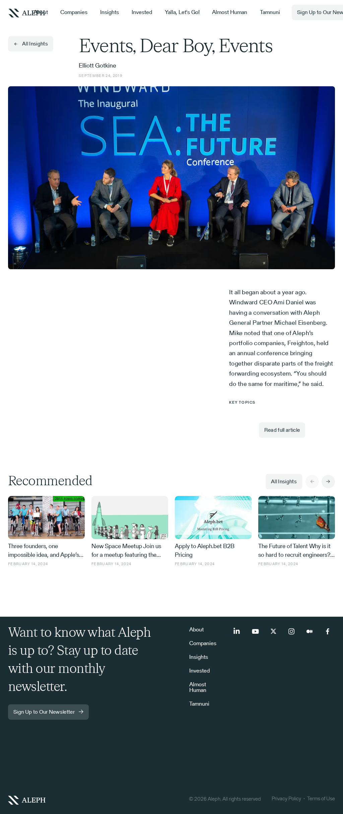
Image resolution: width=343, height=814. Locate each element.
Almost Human (229, 12)
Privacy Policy (286, 798)
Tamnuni (270, 12)
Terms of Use (321, 798)
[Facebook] (327, 631)
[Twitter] (273, 631)
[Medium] (309, 631)
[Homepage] (84, 800)
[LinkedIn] (237, 631)
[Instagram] (291, 631)
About (40, 12)
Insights (109, 12)
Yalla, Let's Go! (182, 12)
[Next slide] (328, 481)
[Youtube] (255, 631)
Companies (73, 12)
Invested (142, 12)
